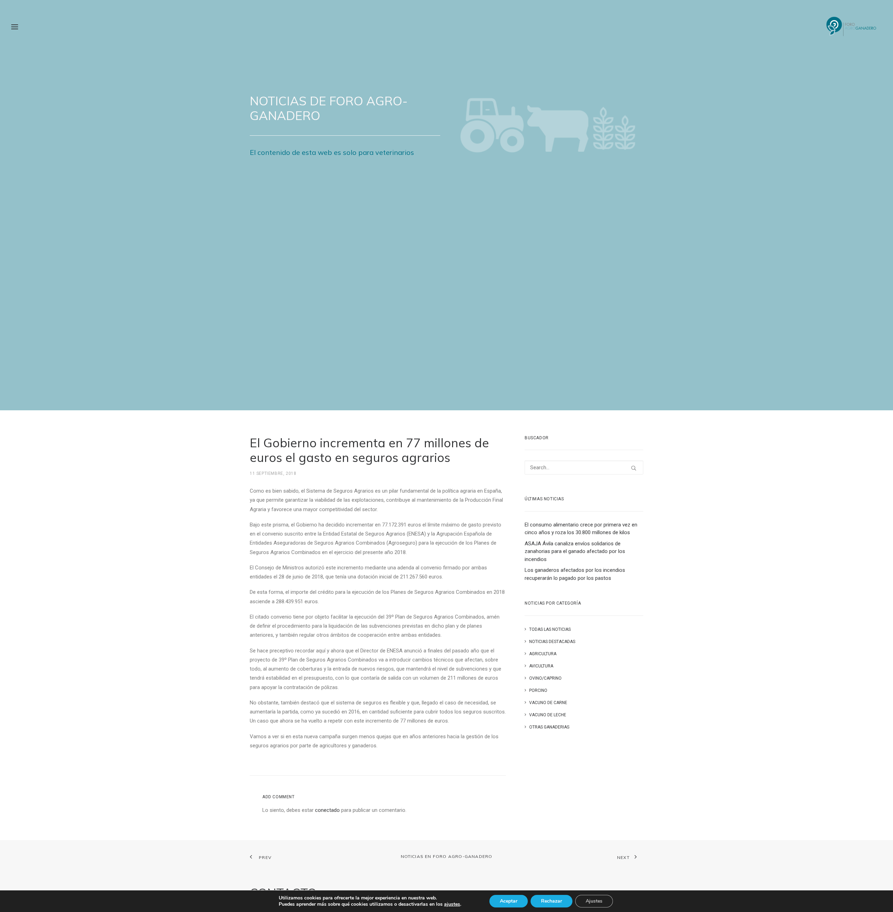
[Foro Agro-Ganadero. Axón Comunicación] (851, 26)
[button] (633, 468)
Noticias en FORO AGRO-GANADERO (447, 856)
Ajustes (594, 901)
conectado (327, 810)
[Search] (584, 467)
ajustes (452, 904)
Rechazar (551, 901)
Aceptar (508, 901)
